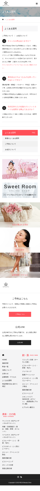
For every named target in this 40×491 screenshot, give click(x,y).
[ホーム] (3, 19)
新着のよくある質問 (12, 138)
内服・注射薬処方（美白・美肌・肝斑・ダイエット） (10, 429)
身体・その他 (9, 415)
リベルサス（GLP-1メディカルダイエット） (10, 436)
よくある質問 (7, 380)
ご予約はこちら (20, 314)
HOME (3, 355)
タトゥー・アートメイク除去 (30, 385)
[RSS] (21, 477)
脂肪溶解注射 (27, 390)
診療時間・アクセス (9, 377)
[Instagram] (18, 477)
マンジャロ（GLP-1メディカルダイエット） (10, 422)
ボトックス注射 (7, 465)
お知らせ (5, 373)
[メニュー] (36, 3)
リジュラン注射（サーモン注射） (30, 361)
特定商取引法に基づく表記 (10, 385)
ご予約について (7, 36)
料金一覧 (5, 366)
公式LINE (20, 342)
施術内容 (5, 363)
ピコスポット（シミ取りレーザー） (30, 379)
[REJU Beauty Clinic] (5, 3)
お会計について (22, 36)
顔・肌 (30, 355)
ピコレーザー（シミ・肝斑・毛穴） (30, 367)
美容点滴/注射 (7, 468)
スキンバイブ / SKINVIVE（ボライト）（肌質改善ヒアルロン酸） (30, 400)
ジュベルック (27, 371)
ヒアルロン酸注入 (28, 407)
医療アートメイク (28, 375)
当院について (7, 370)
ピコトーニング (27, 393)
